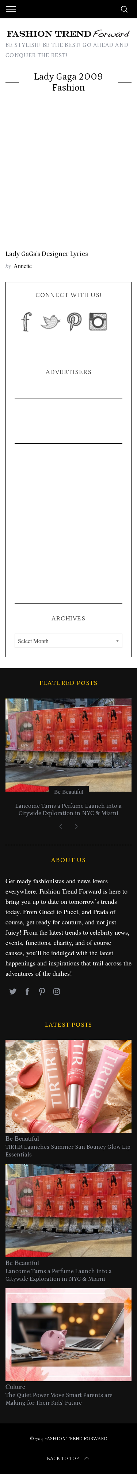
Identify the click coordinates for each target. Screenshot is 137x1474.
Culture (15, 1386)
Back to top (63, 1459)
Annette (23, 266)
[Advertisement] (68, 177)
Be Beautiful (68, 791)
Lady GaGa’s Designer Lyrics (46, 254)
